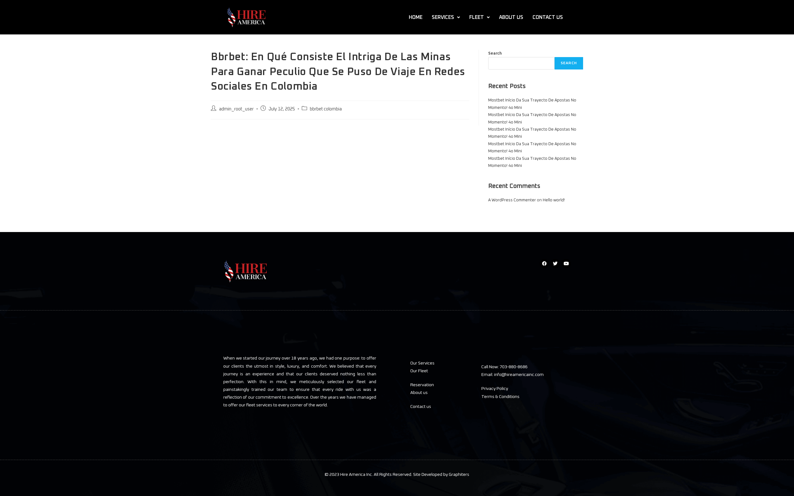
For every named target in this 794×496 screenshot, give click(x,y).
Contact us (420, 406)
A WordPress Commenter (512, 200)
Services (443, 17)
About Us (511, 17)
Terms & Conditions (500, 397)
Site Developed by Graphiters (440, 474)
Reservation (422, 385)
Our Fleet (419, 371)
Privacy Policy (494, 389)
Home (415, 17)
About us (419, 393)
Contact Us (548, 17)
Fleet (476, 17)
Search (495, 53)
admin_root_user (236, 109)
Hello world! (554, 200)
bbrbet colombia (326, 109)
